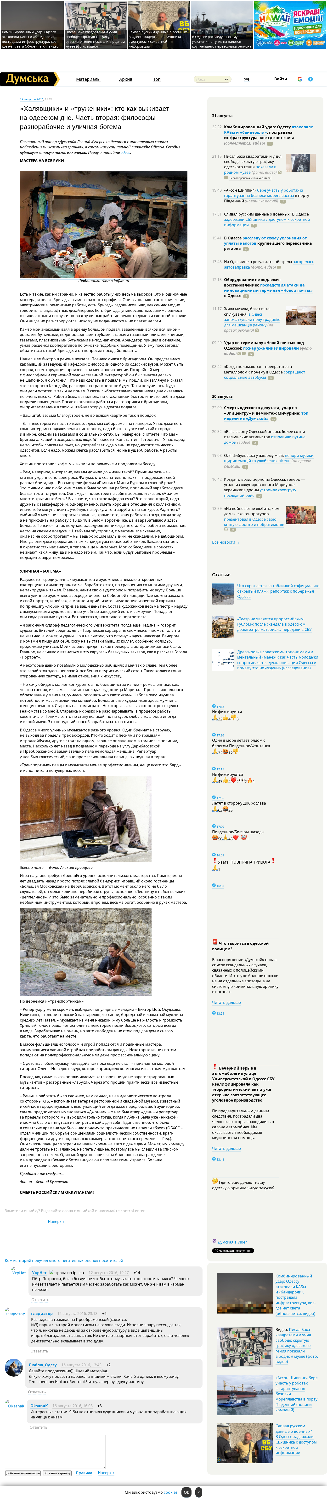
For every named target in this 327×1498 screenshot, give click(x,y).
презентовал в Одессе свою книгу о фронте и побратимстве (254, 522)
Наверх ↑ (56, 1221)
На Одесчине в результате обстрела (258, 261)
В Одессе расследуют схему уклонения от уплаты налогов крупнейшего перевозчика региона (221, 41)
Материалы (88, 79)
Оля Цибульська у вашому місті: (254, 455)
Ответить (40, 1299)
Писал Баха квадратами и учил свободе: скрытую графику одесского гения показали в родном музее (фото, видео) (95, 39)
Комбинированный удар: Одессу (258, 127)
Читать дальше (226, 1002)
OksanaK (39, 1405)
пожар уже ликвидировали (271, 348)
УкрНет (39, 1272)
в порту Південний (266, 198)
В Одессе (233, 238)
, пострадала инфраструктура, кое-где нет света (259, 138)
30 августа (222, 396)
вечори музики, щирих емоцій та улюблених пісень (269, 458)
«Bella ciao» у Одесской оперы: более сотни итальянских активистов (264, 434)
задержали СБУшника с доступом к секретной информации (267, 222)
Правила (84, 1473)
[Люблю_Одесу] (14, 1375)
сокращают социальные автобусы (264, 374)
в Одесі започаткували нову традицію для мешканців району (252, 320)
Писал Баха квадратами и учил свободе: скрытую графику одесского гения (253, 162)
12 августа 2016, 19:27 (109, 1272)
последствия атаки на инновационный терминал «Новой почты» (268, 287)
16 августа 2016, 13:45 (81, 1365)
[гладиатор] (15, 1313)
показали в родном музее (250, 169)
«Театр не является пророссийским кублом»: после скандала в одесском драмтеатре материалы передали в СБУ (274, 624)
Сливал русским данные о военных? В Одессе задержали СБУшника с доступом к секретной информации (158, 39)
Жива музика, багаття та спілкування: (247, 311)
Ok (186, 1492)
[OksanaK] (14, 1406)
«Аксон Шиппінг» (240, 190)
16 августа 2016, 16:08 (72, 1405)
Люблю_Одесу (43, 1365)
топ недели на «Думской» (266, 416)
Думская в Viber (232, 1242)
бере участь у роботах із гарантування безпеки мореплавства (263, 193)
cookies (171, 1492)
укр (247, 78)
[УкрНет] (18, 1273)
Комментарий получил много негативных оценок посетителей (64, 1260)
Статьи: (221, 574)
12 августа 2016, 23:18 (77, 1313)
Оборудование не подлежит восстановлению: (252, 282)
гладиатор (42, 1313)
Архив (125, 79)
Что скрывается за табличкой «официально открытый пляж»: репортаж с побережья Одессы (278, 591)
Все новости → (226, 542)
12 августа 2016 (31, 99)
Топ (157, 79)
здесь (125, 152)
